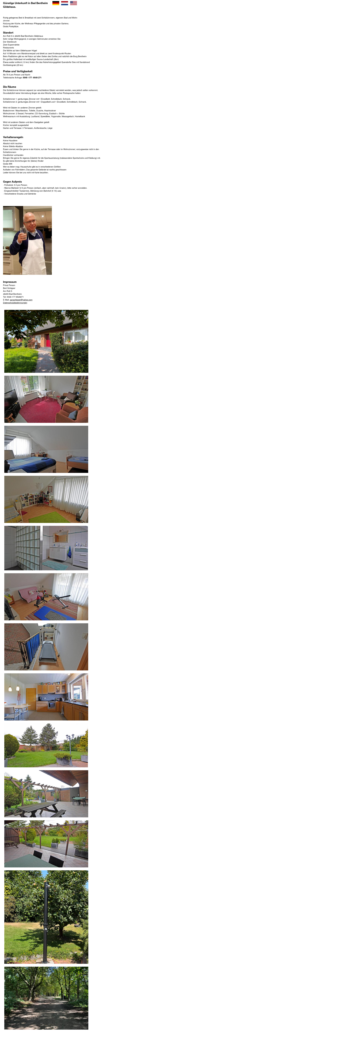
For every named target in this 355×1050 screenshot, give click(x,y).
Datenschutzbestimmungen (15, 302)
